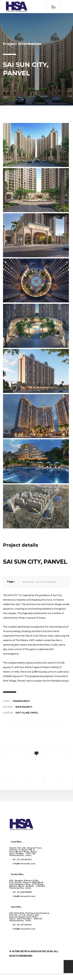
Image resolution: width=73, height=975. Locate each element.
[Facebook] (7, 783)
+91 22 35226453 (22, 860)
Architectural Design (45, 582)
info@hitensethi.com (24, 864)
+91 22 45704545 (22, 925)
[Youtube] (65, 783)
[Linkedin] (51, 783)
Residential (28, 582)
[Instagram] (36, 783)
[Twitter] (22, 783)
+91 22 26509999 (22, 892)
